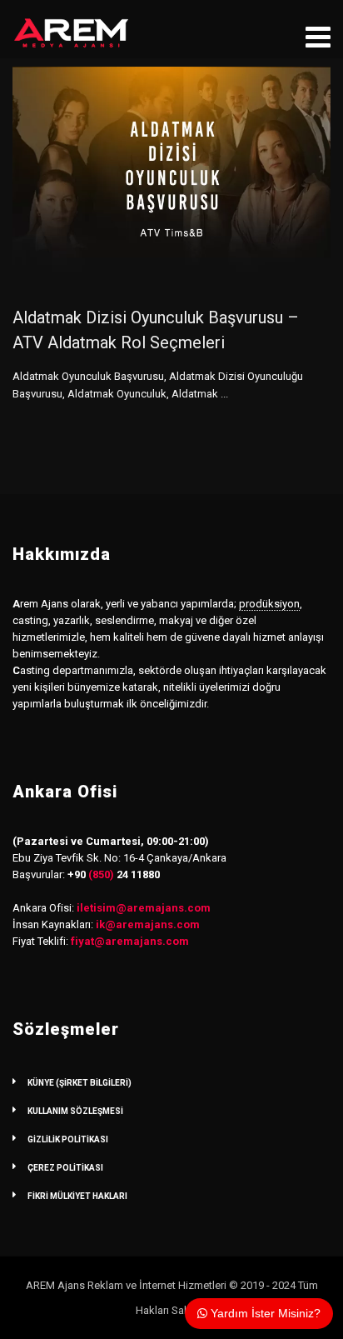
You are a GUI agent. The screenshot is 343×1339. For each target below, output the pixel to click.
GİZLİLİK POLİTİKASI (67, 1139)
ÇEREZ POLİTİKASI (65, 1167)
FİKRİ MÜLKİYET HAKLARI (77, 1196)
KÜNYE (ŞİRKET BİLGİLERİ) (79, 1082)
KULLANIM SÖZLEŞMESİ (75, 1111)
